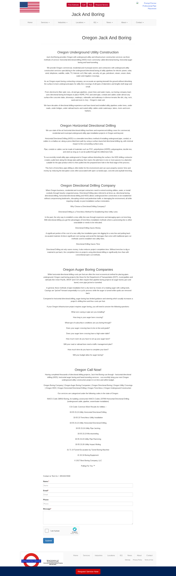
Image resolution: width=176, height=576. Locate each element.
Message (47, 509)
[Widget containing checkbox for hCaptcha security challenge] (61, 530)
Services (44, 22)
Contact (139, 22)
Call (83, 5)
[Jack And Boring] (42, 562)
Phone (45, 500)
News (109, 22)
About (123, 22)
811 (95, 22)
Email (45, 491)
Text (90, 5)
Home (30, 22)
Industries (62, 22)
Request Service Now (88, 571)
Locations (80, 22)
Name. (46, 481)
